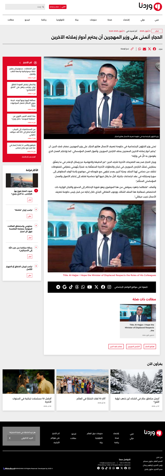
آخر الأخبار (56, 433)
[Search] (43, 7)
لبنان (157, 31)
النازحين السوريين (134, 346)
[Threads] (77, 287)
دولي (143, 20)
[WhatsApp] (83, 287)
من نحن (159, 457)
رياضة (43, 20)
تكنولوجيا (60, 20)
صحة (110, 20)
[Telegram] (58, 287)
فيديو (27, 20)
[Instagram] (109, 287)
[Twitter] (149, 49)
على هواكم (55, 438)
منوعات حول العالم (95, 433)
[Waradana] (150, 7)
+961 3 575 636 (124, 463)
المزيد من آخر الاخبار (28, 157)
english (54, 7)
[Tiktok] (71, 287)
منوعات (93, 20)
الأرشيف (56, 442)
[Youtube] (89, 287)
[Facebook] (154, 49)
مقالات (11, 20)
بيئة (77, 20)
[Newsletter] (10, 438)
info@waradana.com (107, 463)
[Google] (65, 287)
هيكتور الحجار (149, 346)
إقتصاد (126, 20)
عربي (63, 6)
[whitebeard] (9, 468)
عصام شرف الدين (116, 346)
